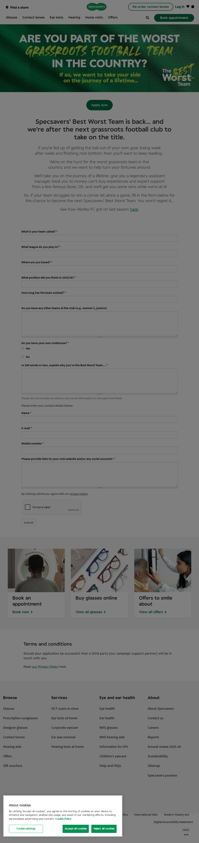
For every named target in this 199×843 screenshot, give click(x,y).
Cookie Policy (63, 819)
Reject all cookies (104, 828)
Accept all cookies (76, 828)
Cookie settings (26, 828)
